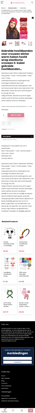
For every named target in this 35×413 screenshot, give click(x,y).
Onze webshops (6, 386)
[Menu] (2, 2)
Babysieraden (12, 8)
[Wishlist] (13, 410)
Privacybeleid (5, 396)
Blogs (3, 381)
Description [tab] (7, 136)
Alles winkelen (5, 378)
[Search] (32, 2)
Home (3, 8)
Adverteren (4, 388)
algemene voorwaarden (8, 398)
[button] (33, 18)
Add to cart (16, 115)
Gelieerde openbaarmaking (9, 401)
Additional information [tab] (10, 139)
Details (29, 106)
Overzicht (4, 383)
